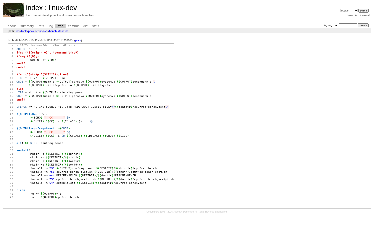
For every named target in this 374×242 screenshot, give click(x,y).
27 (11, 139)
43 (11, 197)
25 (11, 132)
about (12, 26)
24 (11, 128)
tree (60, 26)
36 (11, 172)
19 (11, 110)
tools (24, 31)
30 (11, 150)
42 (11, 193)
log (51, 26)
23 (11, 125)
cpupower (42, 31)
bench (53, 31)
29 (11, 146)
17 (11, 103)
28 (11, 143)
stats (95, 26)
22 (11, 121)
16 (11, 99)
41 (11, 190)
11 (11, 81)
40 (11, 186)
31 (11, 154)
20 (11, 114)
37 (11, 175)
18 (11, 107)
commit (73, 26)
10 (11, 78)
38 (11, 179)
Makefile (63, 31)
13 (11, 89)
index (34, 8)
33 (11, 161)
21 (11, 117)
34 (11, 164)
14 (11, 92)
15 (11, 96)
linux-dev (63, 8)
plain (78, 40)
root (18, 31)
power (31, 31)
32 (11, 157)
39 (11, 183)
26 (11, 136)
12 (11, 85)
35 (11, 168)
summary (27, 26)
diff (85, 26)
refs (41, 26)
